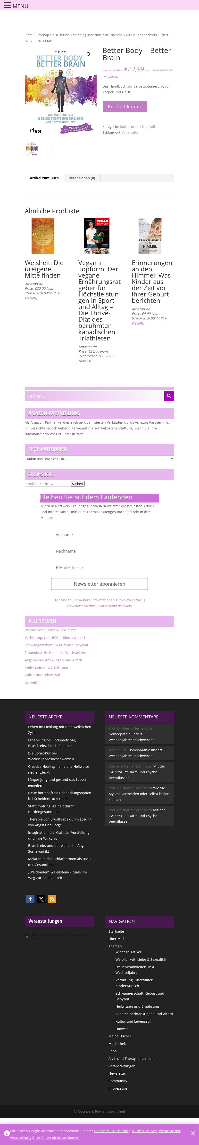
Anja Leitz (130, 132)
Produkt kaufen (125, 106)
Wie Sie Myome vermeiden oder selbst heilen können (139, 794)
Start (28, 35)
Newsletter (117, 1073)
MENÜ (20, 6)
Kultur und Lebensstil (141, 35)
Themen (115, 946)
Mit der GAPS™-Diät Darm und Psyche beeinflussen (137, 772)
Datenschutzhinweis (115, 606)
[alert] (59, 936)
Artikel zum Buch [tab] (44, 178)
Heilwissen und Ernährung (46, 667)
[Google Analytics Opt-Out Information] (7, 1134)
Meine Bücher (119, 1036)
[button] (88, 54)
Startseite (116, 931)
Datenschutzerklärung (112, 1131)
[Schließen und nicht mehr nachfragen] (193, 1134)
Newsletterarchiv (81, 606)
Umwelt (31, 682)
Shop (112, 1051)
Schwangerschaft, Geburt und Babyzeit (56, 645)
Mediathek (117, 1043)
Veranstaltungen (121, 1066)
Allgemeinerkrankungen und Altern (53, 660)
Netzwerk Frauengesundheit (101, 1111)
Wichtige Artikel (128, 952)
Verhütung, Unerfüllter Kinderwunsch (55, 637)
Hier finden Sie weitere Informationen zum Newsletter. (97, 600)
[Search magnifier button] (169, 396)
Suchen (77, 483)
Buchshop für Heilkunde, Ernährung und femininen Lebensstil (78, 35)
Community (117, 1081)
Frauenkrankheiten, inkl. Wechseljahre (56, 652)
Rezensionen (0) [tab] (82, 178)
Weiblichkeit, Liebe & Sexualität (50, 630)
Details (112, 77)
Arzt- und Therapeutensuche (132, 1058)
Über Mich (116, 938)
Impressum (117, 1088)
